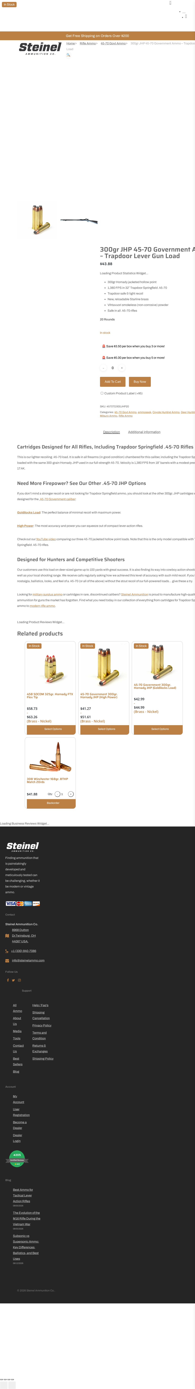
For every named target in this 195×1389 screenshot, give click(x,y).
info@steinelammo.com (26, 960)
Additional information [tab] (144, 432)
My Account (18, 1099)
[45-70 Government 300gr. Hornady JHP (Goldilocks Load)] (157, 662)
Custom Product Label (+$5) (123, 393)
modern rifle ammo (42, 605)
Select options (53, 728)
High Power (25, 525)
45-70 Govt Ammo (113, 43)
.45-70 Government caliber (57, 499)
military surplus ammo (47, 594)
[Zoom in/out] (1, 1379)
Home (70, 43)
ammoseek (144, 412)
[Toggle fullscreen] (5, 1379)
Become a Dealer (20, 1125)
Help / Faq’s (40, 1005)
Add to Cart (113, 381)
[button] (68, 55)
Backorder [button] (53, 802)
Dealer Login (17, 1138)
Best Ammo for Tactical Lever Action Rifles (23, 1195)
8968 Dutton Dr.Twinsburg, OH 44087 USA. (24, 935)
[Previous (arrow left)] (4, 1385)
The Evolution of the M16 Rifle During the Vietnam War (26, 1218)
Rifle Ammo (88, 43)
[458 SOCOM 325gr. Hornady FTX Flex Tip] (50, 666)
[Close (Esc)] (12, 1379)
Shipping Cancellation (41, 1015)
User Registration (21, 1112)
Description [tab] (111, 432)
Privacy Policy (41, 1025)
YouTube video (46, 539)
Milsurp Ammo (108, 415)
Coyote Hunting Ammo (166, 412)
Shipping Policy (43, 1058)
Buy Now (140, 381)
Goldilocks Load (28, 512)
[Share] (8, 1379)
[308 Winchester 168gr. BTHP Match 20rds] (50, 757)
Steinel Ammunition (134, 594)
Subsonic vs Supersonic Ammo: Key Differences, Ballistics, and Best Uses (26, 1247)
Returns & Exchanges (40, 1048)
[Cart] (170, 2)
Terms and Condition (39, 1035)
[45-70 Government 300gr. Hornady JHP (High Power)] (103, 666)
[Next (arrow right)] (12, 1385)
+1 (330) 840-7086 (23, 950)
